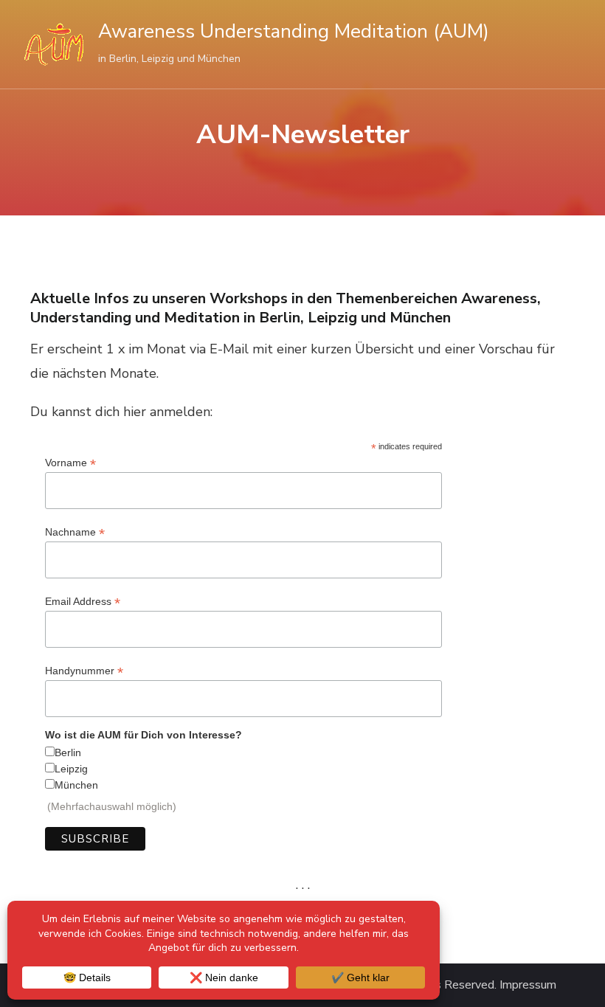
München (76, 785)
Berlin (68, 752)
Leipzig (71, 769)
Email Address (82, 602)
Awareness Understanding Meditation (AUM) (293, 31)
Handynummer (84, 671)
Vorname (70, 463)
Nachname (75, 532)
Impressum (527, 985)
